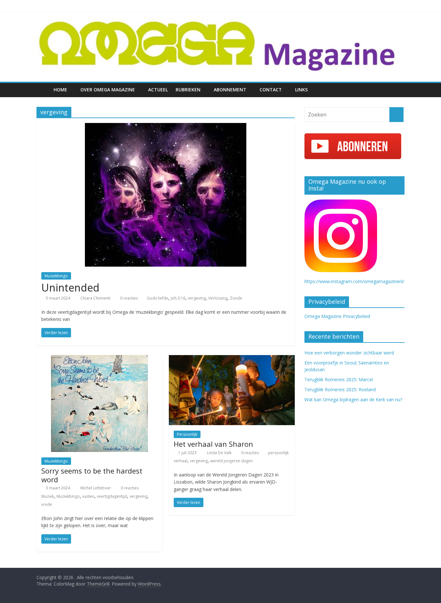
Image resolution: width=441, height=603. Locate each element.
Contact (271, 90)
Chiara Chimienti (95, 298)
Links (301, 90)
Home (60, 90)
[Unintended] (165, 126)
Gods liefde (157, 298)
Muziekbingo (56, 276)
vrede (46, 504)
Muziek (47, 496)
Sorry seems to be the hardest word (91, 475)
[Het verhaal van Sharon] (232, 359)
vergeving (197, 298)
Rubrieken (188, 90)
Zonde (236, 298)
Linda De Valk (219, 452)
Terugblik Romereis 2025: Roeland (340, 389)
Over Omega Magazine (107, 90)
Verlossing (217, 298)
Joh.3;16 (178, 298)
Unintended (70, 287)
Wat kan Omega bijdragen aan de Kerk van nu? (353, 399)
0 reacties (128, 298)
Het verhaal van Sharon (213, 444)
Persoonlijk (187, 434)
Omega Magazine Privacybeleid (337, 316)
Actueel (158, 90)
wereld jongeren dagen (231, 461)
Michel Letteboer (96, 488)
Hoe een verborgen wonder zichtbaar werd (349, 353)
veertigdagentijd (112, 496)
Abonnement (230, 90)
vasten (88, 496)
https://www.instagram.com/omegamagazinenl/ (354, 281)
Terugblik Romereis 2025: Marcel (338, 379)
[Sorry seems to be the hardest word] (99, 359)
